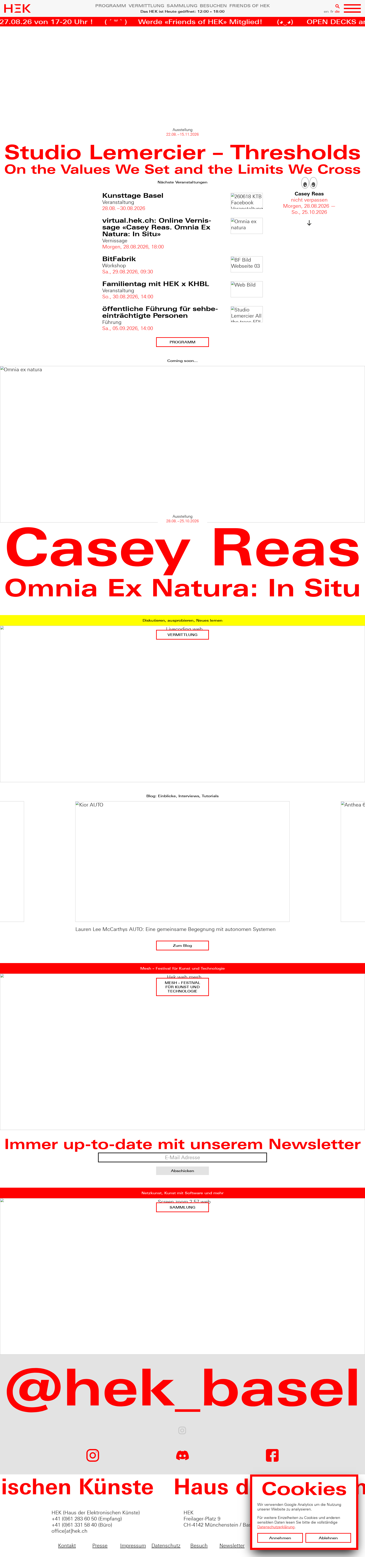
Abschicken (182, 1171)
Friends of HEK (249, 5)
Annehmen (280, 1537)
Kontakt (67, 1545)
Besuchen (213, 5)
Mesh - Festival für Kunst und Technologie (182, 987)
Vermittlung (146, 5)
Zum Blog (182, 946)
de (337, 12)
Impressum (133, 1545)
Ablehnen (328, 1537)
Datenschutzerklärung (276, 1526)
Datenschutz (165, 1545)
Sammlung (182, 5)
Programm (110, 5)
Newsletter (232, 1545)
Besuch (199, 1545)
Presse (100, 1545)
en (326, 12)
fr (331, 12)
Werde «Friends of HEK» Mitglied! (144, 22)
